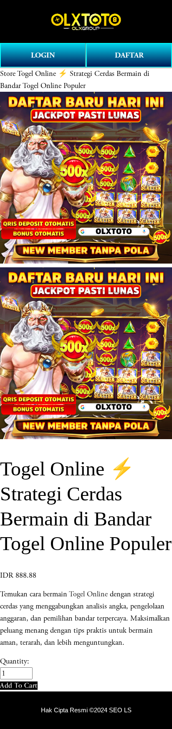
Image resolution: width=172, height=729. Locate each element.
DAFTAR (129, 55)
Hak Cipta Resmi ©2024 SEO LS (86, 710)
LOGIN (43, 55)
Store (7, 73)
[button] (19, 685)
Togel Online (88, 594)
